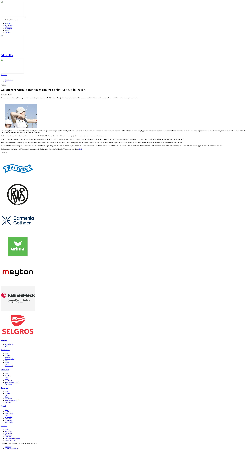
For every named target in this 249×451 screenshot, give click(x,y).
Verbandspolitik (9, 359)
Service (7, 364)
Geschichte (8, 431)
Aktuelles (7, 55)
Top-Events (8, 384)
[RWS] (18, 207)
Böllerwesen (8, 435)
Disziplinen (8, 380)
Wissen (7, 362)
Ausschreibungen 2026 (12, 382)
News (6, 353)
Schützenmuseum (10, 440)
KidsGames (8, 420)
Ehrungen (8, 436)
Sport (6, 377)
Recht (6, 360)
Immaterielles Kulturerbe (12, 438)
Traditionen (8, 433)
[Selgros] (18, 336)
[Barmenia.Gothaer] (18, 233)
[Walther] (18, 181)
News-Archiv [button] (9, 80)
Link (80, 149)
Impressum (8, 447)
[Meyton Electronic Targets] (18, 284)
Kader (6, 379)
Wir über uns (9, 413)
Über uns (7, 357)
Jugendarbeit (8, 417)
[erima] (18, 258)
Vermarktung (9, 366)
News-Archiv (9, 344)
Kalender (7, 355)
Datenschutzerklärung (11, 448)
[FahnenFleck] (18, 310)
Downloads (8, 418)
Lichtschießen (9, 422)
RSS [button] (6, 81)
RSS (6, 346)
